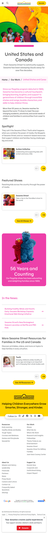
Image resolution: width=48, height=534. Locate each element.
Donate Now (31, 465)
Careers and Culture (9, 482)
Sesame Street (32, 446)
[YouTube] (39, 416)
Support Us (31, 462)
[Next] (43, 168)
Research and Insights (35, 435)
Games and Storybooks (10, 438)
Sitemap (5, 493)
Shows (29, 427)
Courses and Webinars (10, 435)
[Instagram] (20, 416)
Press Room (6, 479)
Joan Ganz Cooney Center (36, 454)
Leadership (6, 468)
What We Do (31, 430)
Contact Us (6, 484)
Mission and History (9, 465)
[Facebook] (27, 416)
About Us (5, 462)
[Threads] (35, 416)
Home (5, 79)
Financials (5, 471)
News (4, 476)
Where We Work (33, 433)
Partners (5, 473)
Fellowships (31, 438)
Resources (6, 424)
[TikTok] (23, 416)
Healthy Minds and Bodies (11, 430)
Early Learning (7, 427)
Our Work (15, 79)
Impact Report (32, 473)
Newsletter (6, 441)
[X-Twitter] (31, 416)
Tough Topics (6, 433)
